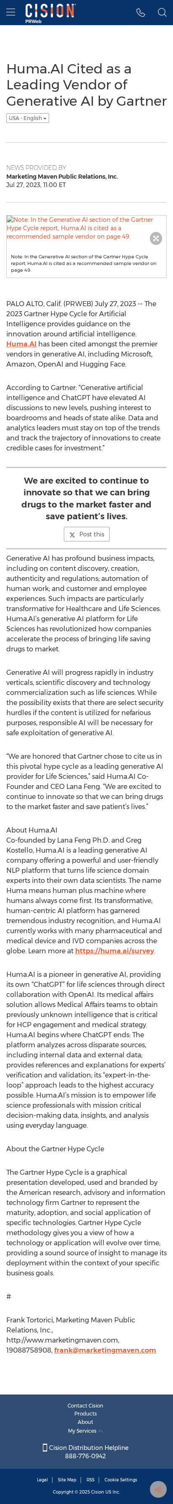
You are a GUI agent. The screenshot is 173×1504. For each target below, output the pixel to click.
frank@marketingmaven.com (105, 1350)
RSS (90, 1480)
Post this (91, 534)
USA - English (26, 118)
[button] (141, 12)
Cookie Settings (121, 1480)
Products (85, 1413)
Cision (97, 1492)
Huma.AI (21, 344)
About (85, 1422)
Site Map (67, 1480)
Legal (42, 1480)
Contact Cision (85, 1406)
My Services (83, 1431)
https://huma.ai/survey (114, 951)
